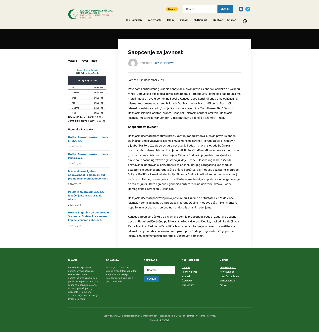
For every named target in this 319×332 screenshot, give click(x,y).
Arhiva (223, 285)
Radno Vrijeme (189, 271)
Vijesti (184, 19)
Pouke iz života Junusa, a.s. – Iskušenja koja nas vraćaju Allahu (87, 195)
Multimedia (200, 19)
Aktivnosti (154, 19)
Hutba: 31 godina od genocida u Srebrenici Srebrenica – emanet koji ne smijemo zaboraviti (88, 216)
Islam (170, 19)
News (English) (227, 271)
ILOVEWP (164, 320)
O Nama (186, 267)
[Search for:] (200, 9)
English (231, 19)
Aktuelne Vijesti (164, 63)
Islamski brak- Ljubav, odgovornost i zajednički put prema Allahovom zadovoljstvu (88, 175)
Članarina (187, 280)
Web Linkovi (188, 285)
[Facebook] (241, 8)
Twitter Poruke (227, 280)
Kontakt (218, 19)
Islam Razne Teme (229, 276)
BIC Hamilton (134, 19)
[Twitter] (247, 8)
